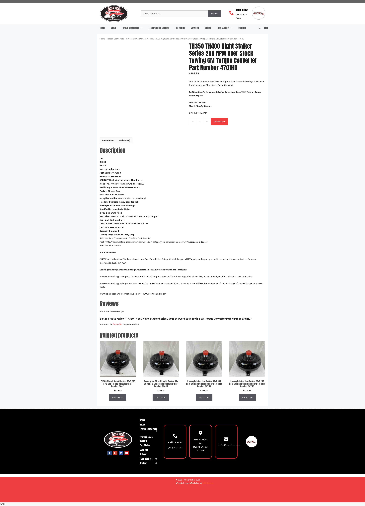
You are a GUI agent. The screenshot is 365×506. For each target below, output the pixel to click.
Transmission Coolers (158, 27)
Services (195, 27)
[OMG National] (159, 499)
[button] (260, 27)
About (113, 27)
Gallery (207, 27)
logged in (117, 324)
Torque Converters (130, 27)
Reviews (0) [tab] (124, 140)
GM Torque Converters (136, 39)
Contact (242, 27)
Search (214, 13)
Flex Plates (180, 27)
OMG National (208, 483)
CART (266, 28)
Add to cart (219, 121)
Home (102, 27)
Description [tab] (108, 140)
